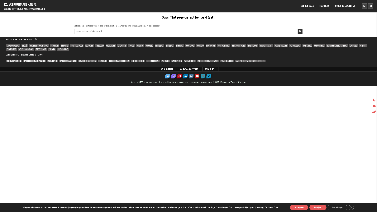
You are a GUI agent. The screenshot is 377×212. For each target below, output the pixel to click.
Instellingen (337, 207)
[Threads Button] (173, 76)
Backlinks (324, 6)
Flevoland (89, 45)
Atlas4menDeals (13, 45)
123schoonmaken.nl (68, 61)
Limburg (179, 45)
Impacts (140, 45)
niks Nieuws (252, 45)
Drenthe (64, 45)
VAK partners (189, 61)
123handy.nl (52, 61)
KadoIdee (149, 45)
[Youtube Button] (197, 76)
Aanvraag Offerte (189, 69)
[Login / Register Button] (208, 76)
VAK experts (177, 61)
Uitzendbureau (153, 61)
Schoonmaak (307, 6)
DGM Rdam (55, 45)
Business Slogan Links (39, 45)
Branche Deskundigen (87, 61)
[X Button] (167, 76)
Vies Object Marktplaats (208, 61)
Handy (131, 45)
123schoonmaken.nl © (20, 4)
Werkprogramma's (26, 49)
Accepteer (299, 207)
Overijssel (307, 45)
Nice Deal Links (224, 45)
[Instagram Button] (191, 76)
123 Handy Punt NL (14, 61)
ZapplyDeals (41, 49)
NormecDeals (295, 45)
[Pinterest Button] (179, 76)
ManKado (200, 45)
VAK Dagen (166, 61)
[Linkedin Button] (185, 76)
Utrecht (363, 45)
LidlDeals (170, 45)
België (24, 45)
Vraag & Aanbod (227, 61)
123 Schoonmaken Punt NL (34, 61)
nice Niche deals (238, 45)
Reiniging (209, 69)
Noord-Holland (281, 45)
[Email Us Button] (203, 76)
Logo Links (190, 45)
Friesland (100, 45)
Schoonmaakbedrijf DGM (119, 61)
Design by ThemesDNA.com (233, 82)
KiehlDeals (159, 45)
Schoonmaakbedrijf (345, 6)
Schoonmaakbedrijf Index (337, 45)
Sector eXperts (138, 61)
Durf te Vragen (77, 45)
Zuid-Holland (62, 49)
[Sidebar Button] (370, 6)
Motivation (210, 45)
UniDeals (353, 45)
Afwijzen (318, 207)
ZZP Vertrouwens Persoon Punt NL (250, 61)
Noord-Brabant (266, 45)
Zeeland (52, 49)
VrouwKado (11, 49)
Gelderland (110, 45)
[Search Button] (364, 6)
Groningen (122, 45)
